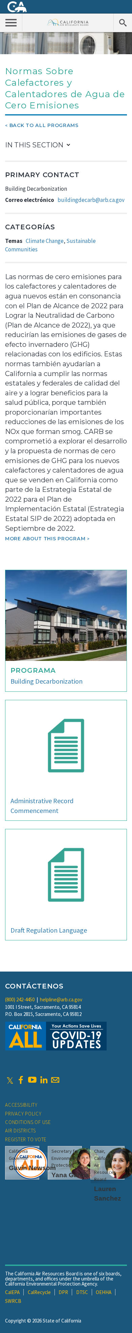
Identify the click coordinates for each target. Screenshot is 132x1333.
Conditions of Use (28, 1122)
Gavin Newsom (32, 1167)
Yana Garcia (70, 1175)
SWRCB (13, 1301)
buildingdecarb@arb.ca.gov (91, 200)
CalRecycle (39, 1292)
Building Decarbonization (46, 681)
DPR (63, 1292)
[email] (55, 1080)
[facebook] (20, 1080)
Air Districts (20, 1130)
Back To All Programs (44, 125)
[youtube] (32, 1080)
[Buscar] (122, 22)
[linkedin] (43, 1080)
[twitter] (10, 1080)
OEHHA (103, 1292)
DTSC (82, 1292)
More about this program (45, 539)
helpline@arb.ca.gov (61, 999)
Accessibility (21, 1105)
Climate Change (45, 241)
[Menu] (11, 22)
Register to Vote (25, 1139)
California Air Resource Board (68, 22)
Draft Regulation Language (48, 930)
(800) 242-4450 (20, 999)
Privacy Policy (23, 1113)
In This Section (34, 145)
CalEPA (12, 1292)
